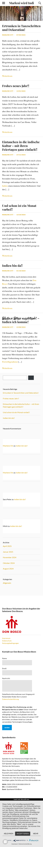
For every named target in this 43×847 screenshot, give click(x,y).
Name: (4, 658)
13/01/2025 (21, 91)
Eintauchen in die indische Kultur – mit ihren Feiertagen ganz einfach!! (21, 145)
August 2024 (8, 568)
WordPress (25, 799)
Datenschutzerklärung (10, 699)
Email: (4, 668)
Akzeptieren (23, 833)
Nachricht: (6, 678)
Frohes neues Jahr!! (15, 86)
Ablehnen (8, 833)
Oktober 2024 (9, 563)
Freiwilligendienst (10, 361)
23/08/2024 (21, 327)
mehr (35, 833)
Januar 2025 (8, 552)
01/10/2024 (21, 271)
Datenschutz (6, 641)
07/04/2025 (21, 35)
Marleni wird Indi (21, 3)
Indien (5, 185)
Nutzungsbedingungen (10, 643)
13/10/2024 (21, 214)
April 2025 (7, 546)
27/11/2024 (21, 155)
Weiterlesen (7, 75)
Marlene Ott (7, 35)
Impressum (6, 638)
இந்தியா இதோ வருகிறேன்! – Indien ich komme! (20, 320)
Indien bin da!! (12, 265)
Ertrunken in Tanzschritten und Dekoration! (21, 28)
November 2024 (9, 557)
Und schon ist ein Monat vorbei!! (19, 207)
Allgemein (7, 583)
